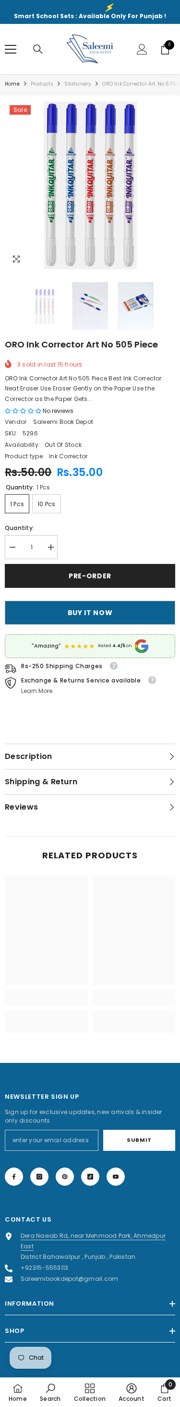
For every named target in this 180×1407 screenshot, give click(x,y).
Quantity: (19, 528)
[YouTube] (116, 1177)
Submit (139, 1140)
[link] (46, 1000)
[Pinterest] (65, 1177)
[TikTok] (90, 1177)
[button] (24, 411)
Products (42, 83)
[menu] (10, 49)
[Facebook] (14, 1177)
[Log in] (142, 49)
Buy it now (90, 612)
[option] (90, 185)
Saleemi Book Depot (63, 422)
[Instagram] (39, 1177)
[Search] (38, 49)
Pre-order (90, 576)
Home (12, 83)
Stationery (77, 83)
